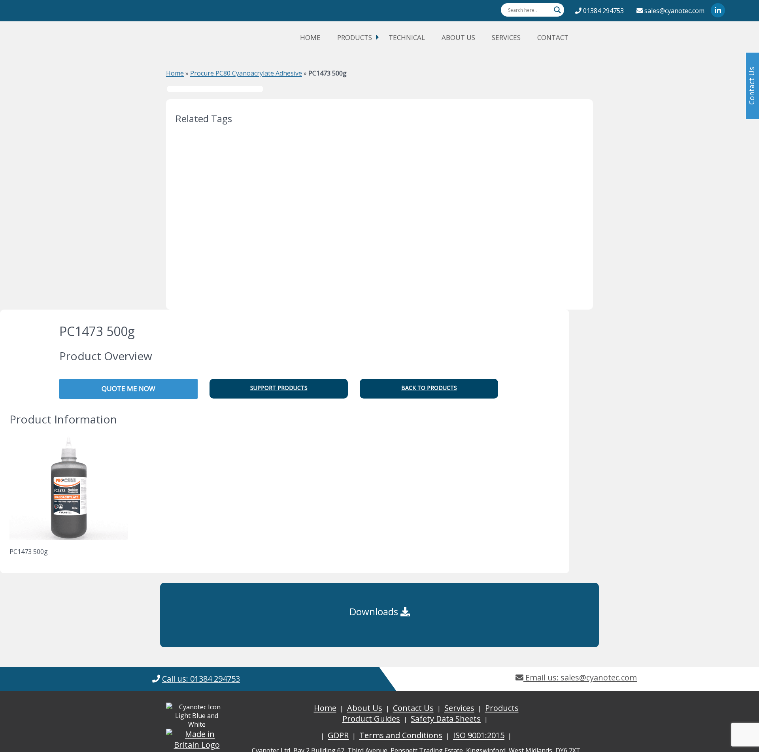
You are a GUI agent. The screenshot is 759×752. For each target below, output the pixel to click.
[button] (279, 389)
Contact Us (413, 708)
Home (310, 37)
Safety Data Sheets (446, 718)
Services (506, 37)
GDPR (338, 735)
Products (354, 37)
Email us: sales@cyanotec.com (580, 677)
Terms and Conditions (400, 735)
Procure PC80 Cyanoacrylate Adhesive (246, 73)
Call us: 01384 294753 (201, 678)
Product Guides (371, 718)
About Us (458, 37)
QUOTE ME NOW (128, 388)
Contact (552, 37)
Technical (407, 37)
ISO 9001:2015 (478, 735)
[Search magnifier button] (557, 9)
